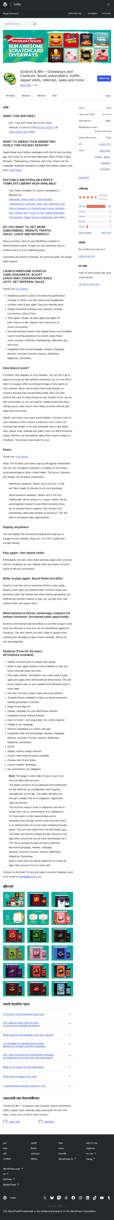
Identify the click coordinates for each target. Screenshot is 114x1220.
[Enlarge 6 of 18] (69, 913)
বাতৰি (5, 1148)
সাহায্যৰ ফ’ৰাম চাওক (87, 256)
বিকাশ (55, 95)
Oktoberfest (15, 217)
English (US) (105, 144)
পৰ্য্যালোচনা (26, 95)
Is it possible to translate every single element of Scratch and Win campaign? (24, 1045)
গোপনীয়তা (7, 1158)
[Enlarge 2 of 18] (44, 895)
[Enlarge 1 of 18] (20, 895)
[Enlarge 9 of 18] (69, 931)
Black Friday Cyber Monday (37, 199)
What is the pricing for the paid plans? (23, 1067)
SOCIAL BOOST (45, 127)
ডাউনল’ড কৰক (104, 78)
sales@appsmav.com (30, 876)
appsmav (49, 1121)
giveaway (105, 163)
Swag (90, 1158)
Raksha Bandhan (54, 212)
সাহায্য (108, 95)
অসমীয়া (13, 1197)
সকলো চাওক (106, 232)
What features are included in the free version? (28, 1035)
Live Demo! (22, 288)
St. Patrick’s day (37, 208)
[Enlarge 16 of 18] (20, 985)
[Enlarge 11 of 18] (44, 949)
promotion (105, 169)
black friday (105, 151)
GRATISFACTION (18, 131)
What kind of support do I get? (20, 1076)
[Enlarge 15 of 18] (69, 967)
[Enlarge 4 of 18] (20, 913)
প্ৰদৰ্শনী (34, 1143)
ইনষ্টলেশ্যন (41, 95)
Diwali (27, 217)
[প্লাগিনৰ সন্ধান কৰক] (34, 24)
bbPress (9, 1179)
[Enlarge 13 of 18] (20, 967)
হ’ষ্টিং (5, 1153)
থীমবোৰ (33, 1148)
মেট (6, 1173)
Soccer (35, 217)
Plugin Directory (11, 13)
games (107, 157)
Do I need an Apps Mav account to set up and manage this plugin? (21, 1024)
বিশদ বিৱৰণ (10, 95)
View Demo (15, 170)
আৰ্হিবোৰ (34, 1158)
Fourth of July (36, 212)
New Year (42, 203)
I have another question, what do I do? (24, 1085)
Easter (50, 208)
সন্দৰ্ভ (5, 1143)
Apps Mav (25, 85)
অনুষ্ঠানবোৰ (90, 1148)
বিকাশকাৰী (62, 1153)
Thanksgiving (16, 203)
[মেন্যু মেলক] (109, 4)
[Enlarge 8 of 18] (44, 931)
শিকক (60, 1143)
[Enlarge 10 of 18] (20, 949)
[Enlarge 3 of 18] (69, 895)
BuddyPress (11, 1184)
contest (98, 157)
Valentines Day (57, 203)
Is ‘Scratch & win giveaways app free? (24, 1014)
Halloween (14, 199)
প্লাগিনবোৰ (35, 1153)
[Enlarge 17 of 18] (44, 985)
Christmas (30, 203)
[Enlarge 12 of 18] (69, 949)
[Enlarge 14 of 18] (44, 967)
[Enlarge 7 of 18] (20, 931)
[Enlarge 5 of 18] (44, 913)
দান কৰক (91, 1153)
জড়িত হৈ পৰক (91, 1143)
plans (64, 829)
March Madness (18, 208)
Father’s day (21, 212)
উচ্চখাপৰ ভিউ (84, 177)
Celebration (46, 217)
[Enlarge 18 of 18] (69, 985)
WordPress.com (13, 1168)
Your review (85, 232)
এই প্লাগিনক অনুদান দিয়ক (89, 284)
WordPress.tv (67, 1158)
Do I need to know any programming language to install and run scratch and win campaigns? (28, 1056)
